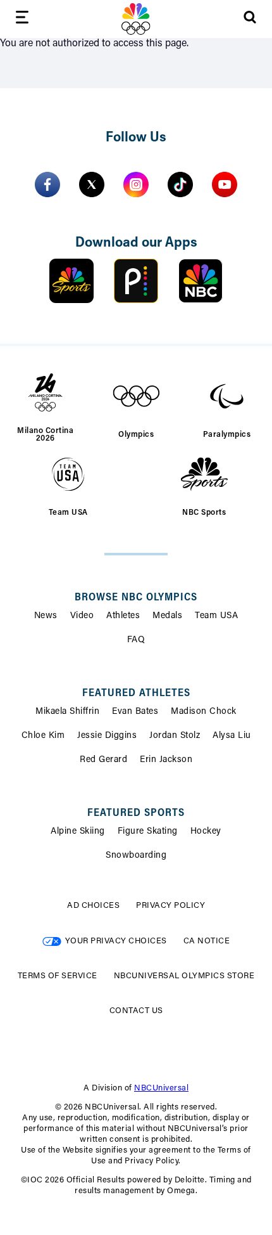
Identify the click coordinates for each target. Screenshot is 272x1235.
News (46, 616)
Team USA (216, 616)
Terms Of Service (57, 976)
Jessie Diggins (107, 736)
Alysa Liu (232, 736)
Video (82, 616)
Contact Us (136, 1011)
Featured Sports (136, 813)
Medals (167, 616)
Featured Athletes (136, 693)
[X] (91, 184)
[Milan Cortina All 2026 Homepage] (136, 19)
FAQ (136, 640)
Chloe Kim (43, 736)
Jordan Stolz (174, 736)
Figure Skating (148, 831)
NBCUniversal (161, 1088)
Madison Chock (204, 712)
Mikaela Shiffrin (67, 712)
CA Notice (206, 941)
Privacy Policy (170, 906)
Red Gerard (103, 760)
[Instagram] (136, 184)
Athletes (123, 616)
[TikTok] (180, 184)
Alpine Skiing (78, 831)
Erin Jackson (166, 760)
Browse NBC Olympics (136, 597)
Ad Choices (93, 906)
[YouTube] (224, 184)
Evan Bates (135, 712)
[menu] (22, 19)
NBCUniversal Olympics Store (184, 976)
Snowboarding (136, 855)
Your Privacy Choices (116, 941)
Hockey (205, 831)
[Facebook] (47, 184)
